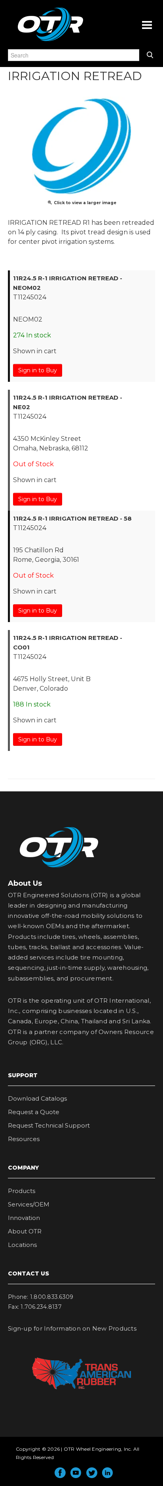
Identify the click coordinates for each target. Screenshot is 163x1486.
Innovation (24, 1218)
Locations (22, 1245)
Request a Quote (33, 1112)
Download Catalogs (37, 1098)
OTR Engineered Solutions (50, 40)
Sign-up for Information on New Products (72, 1328)
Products (21, 1191)
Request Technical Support (49, 1125)
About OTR (25, 1231)
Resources (24, 1139)
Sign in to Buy (37, 370)
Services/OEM (28, 1204)
